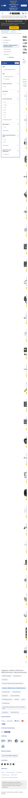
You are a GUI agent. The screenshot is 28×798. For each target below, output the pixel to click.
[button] (24, 5)
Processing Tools (4, 32)
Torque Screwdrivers (15, 695)
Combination (7, 79)
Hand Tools (12, 32)
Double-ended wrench (8, 76)
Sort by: (25, 83)
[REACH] (3, 746)
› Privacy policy (19, 772)
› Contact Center (13, 774)
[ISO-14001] (10, 741)
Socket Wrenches (7, 49)
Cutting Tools (5, 712)
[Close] (26, 21)
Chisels (23, 699)
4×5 (5, 139)
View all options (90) (7, 119)
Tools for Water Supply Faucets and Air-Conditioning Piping (13, 707)
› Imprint (3, 772)
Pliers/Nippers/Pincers (7, 699)
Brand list (14, 30)
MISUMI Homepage (5, 30)
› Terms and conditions (10, 772)
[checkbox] (10, 76)
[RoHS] (22, 741)
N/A (5, 86)
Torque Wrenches (7, 51)
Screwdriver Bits (5, 703)
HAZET (19, 30)
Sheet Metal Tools (14, 712)
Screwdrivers (6, 54)
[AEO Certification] (16, 741)
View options (6, 130)
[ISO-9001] (3, 741)
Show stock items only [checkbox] (9, 69)
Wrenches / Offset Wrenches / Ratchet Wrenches (10, 46)
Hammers (17, 699)
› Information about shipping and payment (9, 777)
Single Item (6, 154)
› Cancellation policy (5, 774)
